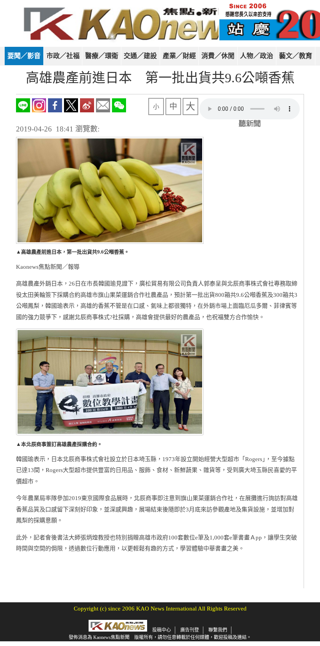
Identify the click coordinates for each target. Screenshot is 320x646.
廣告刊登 (189, 630)
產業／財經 (179, 56)
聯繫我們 (217, 630)
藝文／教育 (295, 56)
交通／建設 (140, 56)
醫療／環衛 (101, 56)
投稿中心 (161, 630)
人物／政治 (256, 56)
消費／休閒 (218, 56)
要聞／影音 (24, 56)
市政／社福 (63, 56)
